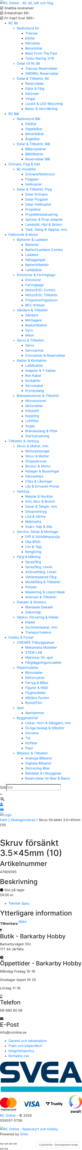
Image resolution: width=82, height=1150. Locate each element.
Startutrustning (37, 436)
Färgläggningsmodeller (43, 662)
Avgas (30, 426)
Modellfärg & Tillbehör (43, 582)
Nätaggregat (35, 260)
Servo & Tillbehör (30, 340)
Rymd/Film (33, 703)
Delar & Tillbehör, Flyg (34, 189)
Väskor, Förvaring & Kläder (38, 617)
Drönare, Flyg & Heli (24, 164)
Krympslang (34, 391)
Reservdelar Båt (37, 159)
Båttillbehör (34, 154)
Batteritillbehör (37, 265)
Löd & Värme (35, 516)
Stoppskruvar (36, 461)
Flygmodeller (35, 693)
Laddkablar (34, 365)
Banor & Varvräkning (41, 109)
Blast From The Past (41, 53)
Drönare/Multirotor (40, 174)
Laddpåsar (33, 270)
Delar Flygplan (36, 199)
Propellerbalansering (41, 214)
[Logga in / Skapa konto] (1, 804)
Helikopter (33, 184)
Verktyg (23, 491)
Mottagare (33, 320)
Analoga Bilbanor (38, 758)
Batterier (32, 245)
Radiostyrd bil (28, 28)
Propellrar (33, 209)
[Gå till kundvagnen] (2, 809)
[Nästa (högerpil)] (6, 1148)
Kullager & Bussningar (42, 471)
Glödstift (32, 411)
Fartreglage (34, 285)
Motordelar (34, 406)
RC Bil (13, 23)
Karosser (32, 93)
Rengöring (33, 552)
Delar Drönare (36, 194)
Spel (20, 708)
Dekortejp (33, 612)
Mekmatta (33, 521)
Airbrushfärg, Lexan (40, 572)
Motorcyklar (35, 677)
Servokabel (34, 385)
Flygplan (32, 179)
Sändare (31, 315)
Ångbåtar (32, 139)
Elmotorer (33, 280)
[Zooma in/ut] (1, 1143)
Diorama (32, 733)
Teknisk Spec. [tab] (19, 903)
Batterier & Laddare (32, 239)
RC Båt (13, 114)
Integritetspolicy (21, 1051)
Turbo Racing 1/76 (39, 58)
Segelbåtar (33, 129)
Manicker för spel (39, 657)
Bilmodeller (34, 672)
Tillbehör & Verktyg (23, 441)
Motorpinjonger (37, 451)
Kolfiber (31, 743)
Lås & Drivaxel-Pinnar (42, 486)
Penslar (31, 587)
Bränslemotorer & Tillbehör (38, 396)
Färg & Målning (29, 557)
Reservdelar (34, 83)
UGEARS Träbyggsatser (35, 642)
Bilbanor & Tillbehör (32, 753)
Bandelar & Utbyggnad (43, 773)
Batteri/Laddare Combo (44, 250)
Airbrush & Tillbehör (41, 597)
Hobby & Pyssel (20, 637)
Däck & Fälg (34, 88)
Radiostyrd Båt (28, 119)
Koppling (32, 416)
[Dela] (10, 1143)
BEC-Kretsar (35, 305)
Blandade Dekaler (39, 607)
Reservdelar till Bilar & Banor (47, 778)
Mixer (29, 335)
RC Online (8, 1115)
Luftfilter (32, 421)
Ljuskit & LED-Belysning (44, 104)
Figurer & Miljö (36, 688)
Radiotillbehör (36, 325)
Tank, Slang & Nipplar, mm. (46, 229)
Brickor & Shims (37, 466)
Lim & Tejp (33, 547)
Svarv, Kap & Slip (38, 526)
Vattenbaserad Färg (41, 577)
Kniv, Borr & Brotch (40, 501)
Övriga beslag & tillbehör (45, 728)
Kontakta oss (18, 1056)
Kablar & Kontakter (31, 360)
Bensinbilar (33, 48)
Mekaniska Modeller (41, 647)
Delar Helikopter (38, 204)
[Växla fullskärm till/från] (6, 1143)
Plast (29, 748)
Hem (3, 820)
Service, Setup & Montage (37, 531)
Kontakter (33, 380)
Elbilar (30, 38)
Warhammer (34, 713)
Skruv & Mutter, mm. (33, 446)
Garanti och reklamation (27, 1041)
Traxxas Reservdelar (41, 68)
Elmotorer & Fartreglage (36, 275)
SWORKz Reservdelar (42, 73)
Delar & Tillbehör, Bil (33, 78)
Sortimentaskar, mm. (41, 627)
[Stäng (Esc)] (15, 1143)
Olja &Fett (33, 542)
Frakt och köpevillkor (25, 1046)
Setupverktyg (36, 511)
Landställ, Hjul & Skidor (43, 224)
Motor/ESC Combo (40, 290)
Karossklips (34, 476)
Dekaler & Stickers (31, 602)
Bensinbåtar (34, 134)
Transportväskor (38, 632)
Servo (29, 345)
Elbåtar (31, 124)
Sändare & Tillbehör (32, 310)
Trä (27, 738)
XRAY (22, 922)
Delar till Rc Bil (28, 63)
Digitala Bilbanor (38, 763)
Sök (3, 787)
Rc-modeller (26, 169)
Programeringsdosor (41, 300)
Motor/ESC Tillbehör (41, 295)
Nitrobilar (32, 43)
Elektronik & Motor (23, 234)
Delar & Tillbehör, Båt (33, 144)
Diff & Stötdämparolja (42, 537)
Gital (24, 1134)
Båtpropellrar (35, 149)
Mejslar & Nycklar (39, 496)
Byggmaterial (27, 718)
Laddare (31, 255)
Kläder (30, 622)
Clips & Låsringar (38, 481)
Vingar (30, 98)
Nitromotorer (35, 401)
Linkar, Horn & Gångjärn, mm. (48, 723)
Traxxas (31, 33)
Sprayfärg (33, 562)
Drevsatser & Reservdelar (45, 355)
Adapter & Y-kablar (40, 370)
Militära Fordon (37, 698)
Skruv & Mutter (37, 456)
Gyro (29, 330)
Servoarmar (34, 350)
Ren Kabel (33, 375)
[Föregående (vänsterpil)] (1, 1148)
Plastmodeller (27, 667)
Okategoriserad (23, 820)
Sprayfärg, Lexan (38, 567)
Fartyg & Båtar (36, 683)
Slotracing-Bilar (37, 768)
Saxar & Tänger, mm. (41, 506)
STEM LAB (33, 652)
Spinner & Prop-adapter (44, 219)
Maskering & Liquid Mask (45, 592)
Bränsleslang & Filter (41, 431)
